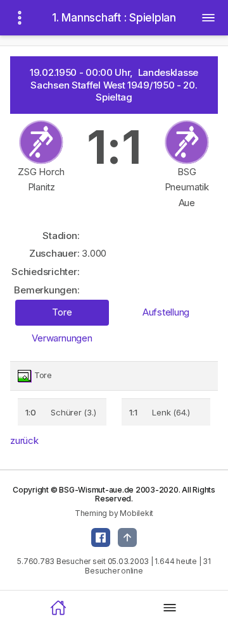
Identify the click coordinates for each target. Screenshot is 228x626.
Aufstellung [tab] (165, 312)
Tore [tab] (62, 312)
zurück (24, 440)
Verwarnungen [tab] (62, 338)
